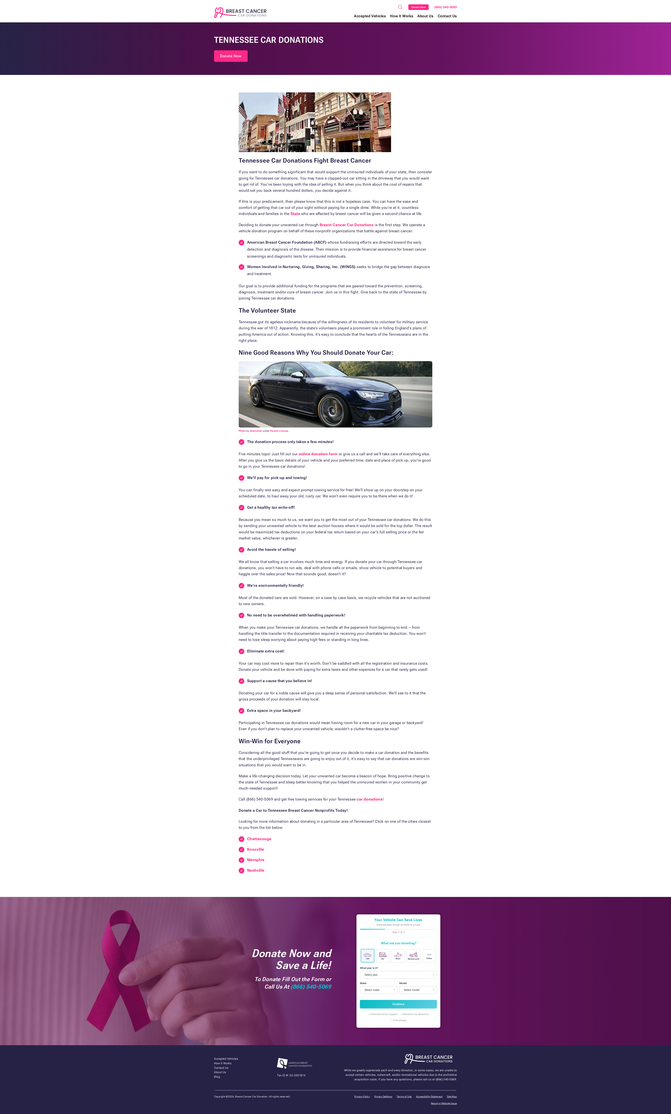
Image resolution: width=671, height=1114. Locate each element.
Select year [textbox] (371, 974)
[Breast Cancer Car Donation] (240, 12)
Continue (398, 1004)
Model (403, 983)
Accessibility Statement (429, 1096)
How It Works (401, 16)
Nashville (255, 870)
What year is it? (369, 967)
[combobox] (398, 975)
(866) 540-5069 (445, 7)
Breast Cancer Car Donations (346, 225)
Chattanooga (259, 839)
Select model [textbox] (412, 990)
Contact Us (447, 16)
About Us (425, 16)
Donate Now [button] (231, 56)
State (295, 213)
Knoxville (255, 849)
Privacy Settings (383, 1096)
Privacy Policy (362, 1096)
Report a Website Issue (444, 1103)
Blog (217, 1076)
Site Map (452, 1096)
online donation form (318, 454)
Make (363, 983)
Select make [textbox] (372, 990)
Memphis (256, 860)
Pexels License (279, 430)
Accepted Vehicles (370, 16)
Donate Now (418, 7)
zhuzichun (256, 430)
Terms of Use (404, 1096)
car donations (370, 799)
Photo (242, 430)
